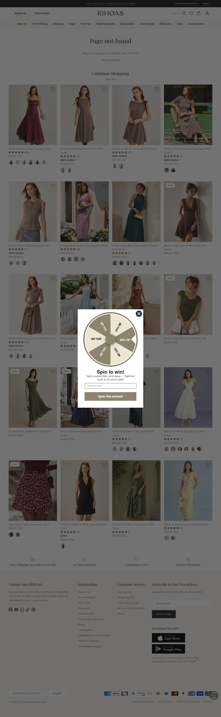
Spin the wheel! (110, 396)
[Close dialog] (139, 314)
